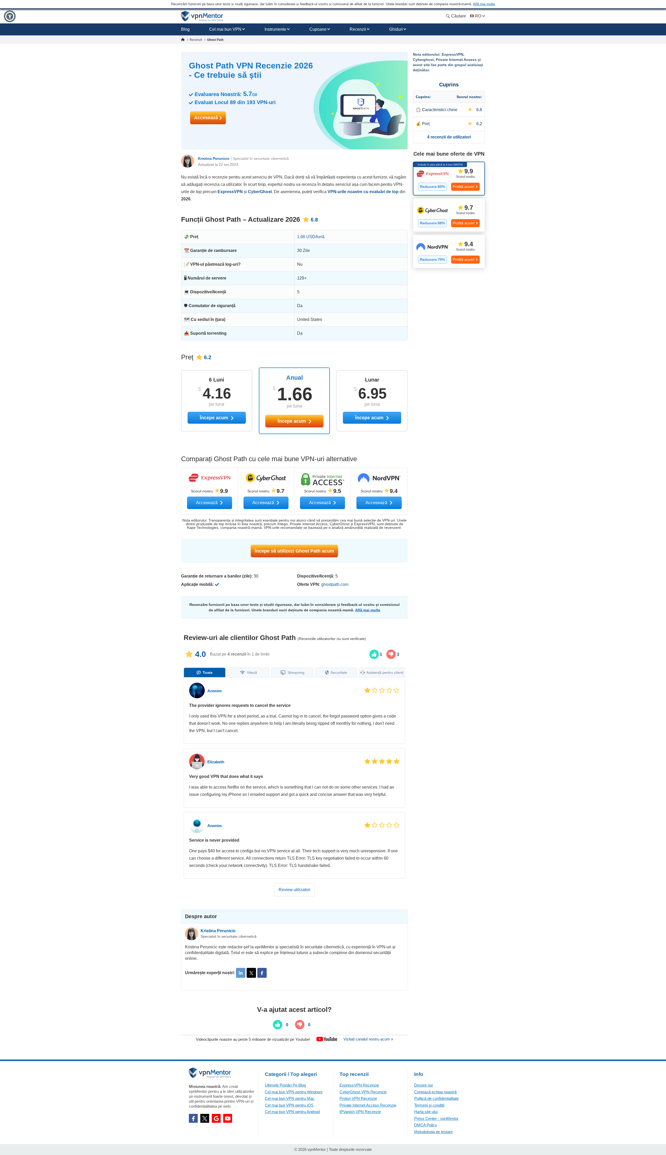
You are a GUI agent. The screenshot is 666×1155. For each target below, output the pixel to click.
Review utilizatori (294, 889)
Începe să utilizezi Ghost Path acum (294, 551)
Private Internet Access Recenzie (368, 1105)
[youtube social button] (227, 1118)
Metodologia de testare (433, 1131)
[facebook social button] (193, 1118)
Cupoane (317, 29)
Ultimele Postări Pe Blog (285, 1085)
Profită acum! (464, 187)
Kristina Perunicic (213, 158)
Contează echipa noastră (435, 1092)
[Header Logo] (202, 16)
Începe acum (292, 421)
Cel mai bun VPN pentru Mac (290, 1098)
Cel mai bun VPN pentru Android (292, 1111)
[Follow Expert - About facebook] (262, 973)
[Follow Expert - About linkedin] (240, 973)
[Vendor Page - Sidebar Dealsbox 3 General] (448, 251)
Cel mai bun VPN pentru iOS (289, 1105)
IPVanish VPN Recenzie (360, 1111)
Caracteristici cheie (439, 109)
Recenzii (358, 29)
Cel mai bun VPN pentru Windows (294, 1092)
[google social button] (216, 1118)
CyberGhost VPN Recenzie (363, 1092)
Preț (426, 124)
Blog (185, 29)
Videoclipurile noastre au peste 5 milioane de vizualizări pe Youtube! (253, 1039)
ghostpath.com (334, 584)
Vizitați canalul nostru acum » (368, 1039)
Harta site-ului (426, 1111)
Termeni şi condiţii (429, 1105)
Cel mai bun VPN (225, 29)
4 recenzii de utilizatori (449, 137)
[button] (9, 16)
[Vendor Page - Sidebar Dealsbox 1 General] (448, 178)
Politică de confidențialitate (436, 1098)
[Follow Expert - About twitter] (251, 973)
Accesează (206, 117)
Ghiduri (396, 29)
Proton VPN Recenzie (358, 1098)
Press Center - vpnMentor (436, 1118)
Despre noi (423, 1085)
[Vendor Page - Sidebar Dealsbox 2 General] (448, 215)
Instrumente (275, 29)
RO (478, 16)
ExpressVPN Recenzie (359, 1085)
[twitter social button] (204, 1118)
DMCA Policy (425, 1125)
